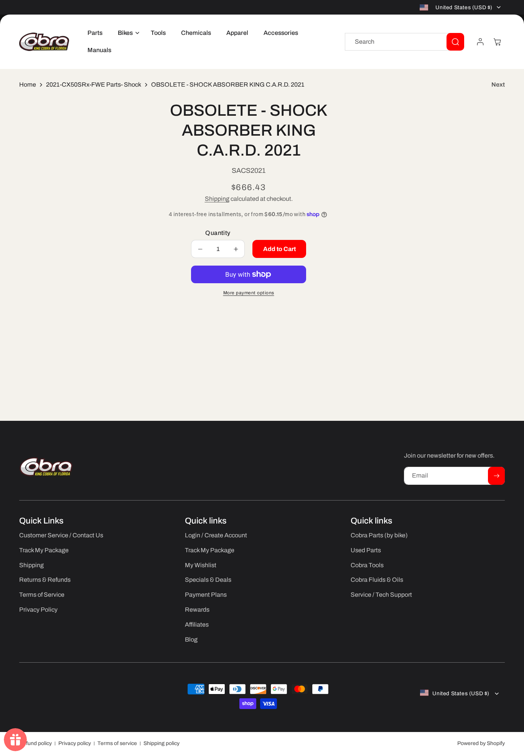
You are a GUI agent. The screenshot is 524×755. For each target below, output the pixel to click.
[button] (126, 33)
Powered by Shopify (481, 743)
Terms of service (117, 743)
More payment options (248, 292)
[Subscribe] (496, 476)
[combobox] (404, 41)
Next (498, 84)
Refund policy (35, 743)
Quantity (217, 233)
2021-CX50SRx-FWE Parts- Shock (93, 84)
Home (27, 84)
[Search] (455, 42)
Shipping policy (161, 743)
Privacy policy (74, 743)
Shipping (217, 198)
